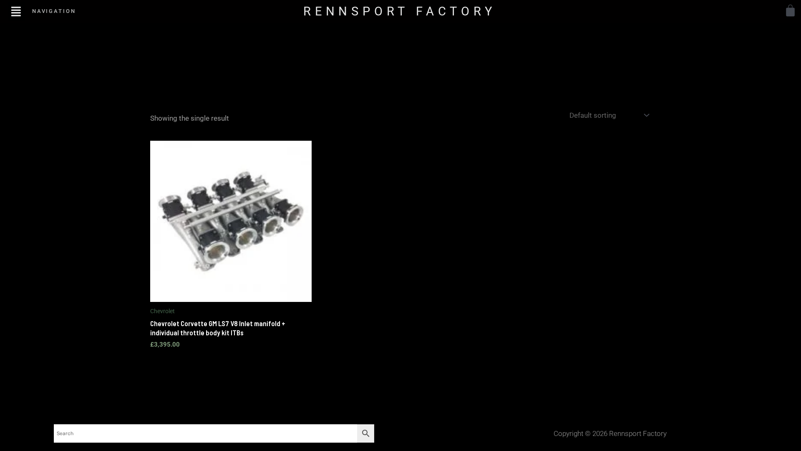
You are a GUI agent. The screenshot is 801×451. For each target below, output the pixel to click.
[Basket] (790, 10)
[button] (16, 11)
